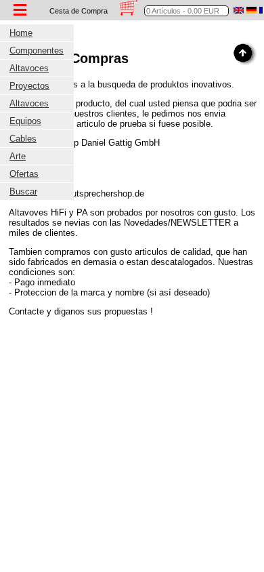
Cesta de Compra (78, 11)
